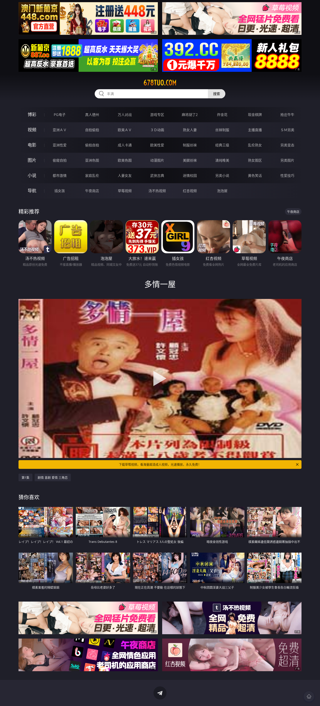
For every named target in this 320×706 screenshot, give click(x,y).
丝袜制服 (222, 129)
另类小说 (222, 175)
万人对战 (125, 114)
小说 (32, 175)
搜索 (216, 93)
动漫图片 (157, 160)
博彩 (32, 114)
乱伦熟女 (255, 145)
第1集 (25, 477)
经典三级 (222, 145)
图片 (32, 160)
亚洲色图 (92, 160)
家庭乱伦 (92, 175)
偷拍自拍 (92, 145)
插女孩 (59, 190)
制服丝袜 (190, 145)
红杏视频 (190, 190)
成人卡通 (125, 145)
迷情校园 (190, 175)
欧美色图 (125, 160)
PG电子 (60, 114)
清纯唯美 (222, 160)
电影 (32, 145)
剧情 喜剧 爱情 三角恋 (53, 477)
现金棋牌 (255, 114)
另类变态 (287, 145)
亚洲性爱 (60, 145)
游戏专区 (157, 114)
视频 (32, 130)
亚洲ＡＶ (60, 129)
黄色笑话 (255, 175)
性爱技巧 (287, 175)
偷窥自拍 (60, 160)
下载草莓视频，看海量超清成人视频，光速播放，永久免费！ (160, 464)
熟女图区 (255, 160)
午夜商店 (92, 190)
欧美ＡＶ (125, 129)
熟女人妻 (190, 129)
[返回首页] (309, 696)
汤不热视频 (157, 190)
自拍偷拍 (92, 129)
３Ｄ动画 (157, 129)
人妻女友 (125, 175)
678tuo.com (160, 82)
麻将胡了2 (190, 114)
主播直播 (255, 129)
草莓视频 (125, 190)
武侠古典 (157, 175)
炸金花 (222, 114)
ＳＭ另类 (287, 129)
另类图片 (287, 160)
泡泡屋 (222, 190)
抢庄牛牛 (287, 114)
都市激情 (60, 175)
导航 (32, 191)
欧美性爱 (157, 145)
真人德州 (92, 114)
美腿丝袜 (190, 160)
